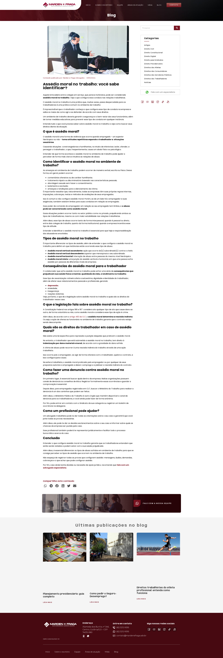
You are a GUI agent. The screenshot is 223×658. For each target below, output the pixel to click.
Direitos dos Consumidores (155, 71)
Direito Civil (149, 49)
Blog (159, 5)
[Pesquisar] (177, 28)
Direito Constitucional (153, 53)
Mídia (150, 5)
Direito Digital (150, 56)
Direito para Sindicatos (153, 60)
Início (88, 5)
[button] (45, 485)
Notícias (147, 82)
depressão (53, 285)
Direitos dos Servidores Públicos (158, 75)
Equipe (120, 5)
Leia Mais (47, 602)
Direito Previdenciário (153, 64)
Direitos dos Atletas (152, 67)
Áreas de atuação (135, 5)
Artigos (147, 45)
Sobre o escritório (103, 5)
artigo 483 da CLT (78, 316)
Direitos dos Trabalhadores (155, 79)
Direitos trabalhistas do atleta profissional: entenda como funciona (156, 590)
